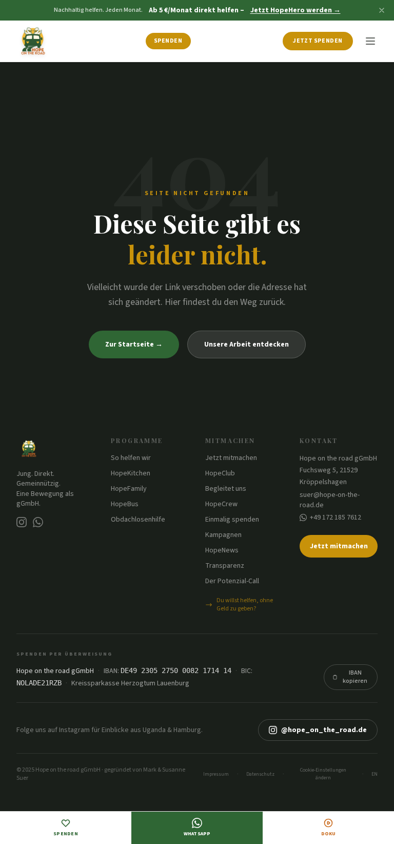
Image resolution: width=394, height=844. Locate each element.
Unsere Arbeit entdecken (246, 344)
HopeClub (220, 473)
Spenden (168, 40)
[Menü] (370, 41)
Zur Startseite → (134, 344)
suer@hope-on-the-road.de (330, 500)
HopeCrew (221, 504)
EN (374, 774)
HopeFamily (129, 489)
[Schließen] (382, 10)
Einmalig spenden (232, 519)
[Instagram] (21, 522)
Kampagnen (223, 535)
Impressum (216, 774)
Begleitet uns (225, 489)
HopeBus (125, 504)
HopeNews (222, 550)
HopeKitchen (130, 473)
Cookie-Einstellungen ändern (323, 773)
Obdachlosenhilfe (138, 519)
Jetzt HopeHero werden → (295, 10)
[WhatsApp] (38, 522)
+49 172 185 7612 (335, 517)
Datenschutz (260, 774)
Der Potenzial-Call (232, 581)
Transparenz (224, 566)
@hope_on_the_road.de (324, 730)
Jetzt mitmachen (231, 458)
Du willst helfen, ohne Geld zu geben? (244, 605)
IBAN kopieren (355, 676)
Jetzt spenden (318, 40)
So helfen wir (131, 458)
